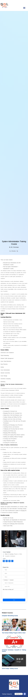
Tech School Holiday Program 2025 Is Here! (13, 632)
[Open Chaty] (24, 693)
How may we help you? (8, 589)
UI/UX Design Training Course (10, 668)
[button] (4, 561)
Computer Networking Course (10, 615)
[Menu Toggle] (24, 8)
